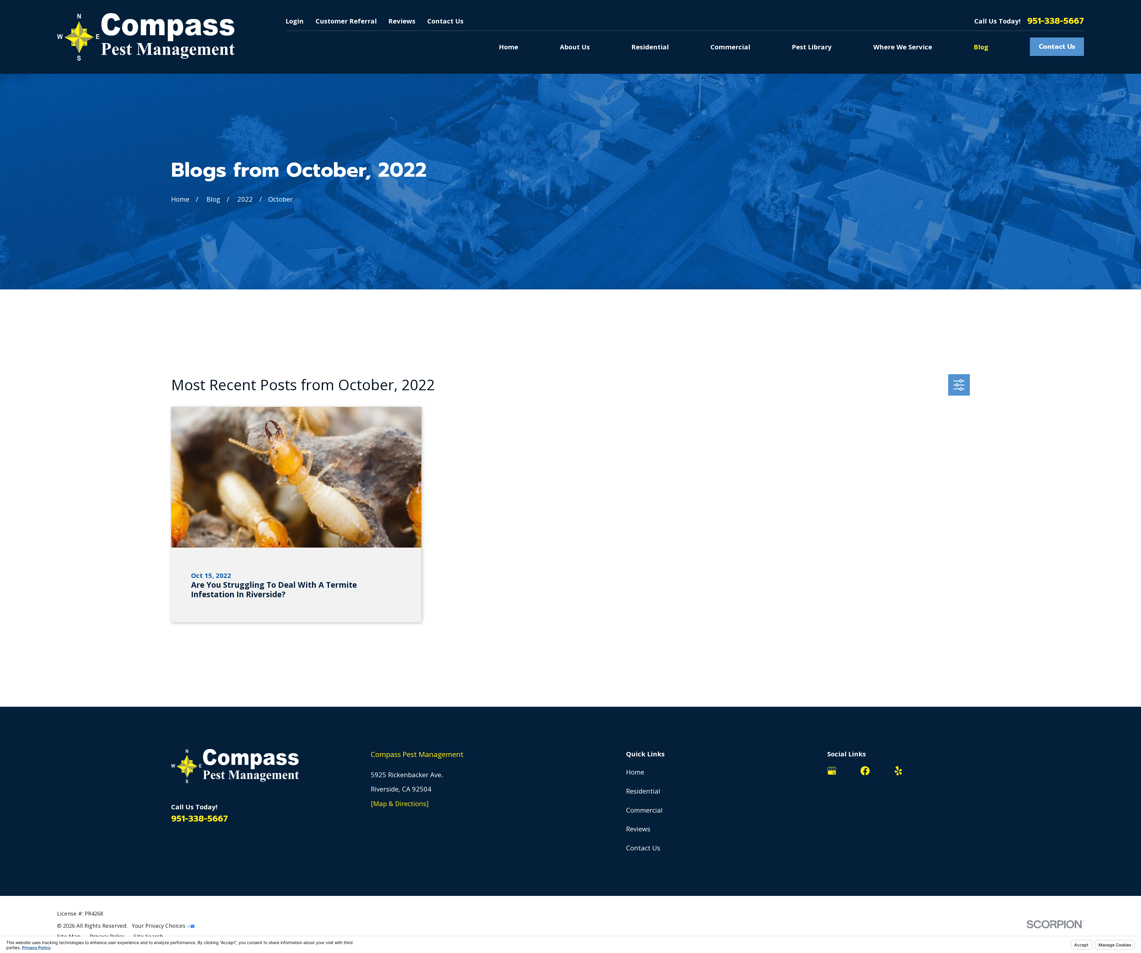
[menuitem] (69, 936)
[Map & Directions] (400, 803)
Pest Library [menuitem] (812, 46)
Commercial (644, 809)
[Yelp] (898, 770)
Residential (643, 790)
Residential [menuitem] (650, 46)
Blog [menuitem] (981, 46)
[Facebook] (865, 770)
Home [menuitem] (508, 46)
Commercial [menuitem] (730, 46)
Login (295, 20)
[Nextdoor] (932, 770)
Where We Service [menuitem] (902, 46)
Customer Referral (346, 20)
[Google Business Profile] (831, 770)
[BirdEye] (965, 770)
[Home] (146, 37)
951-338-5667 (1055, 21)
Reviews (401, 20)
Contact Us (445, 20)
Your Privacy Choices (159, 925)
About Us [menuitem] (575, 46)
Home (635, 771)
